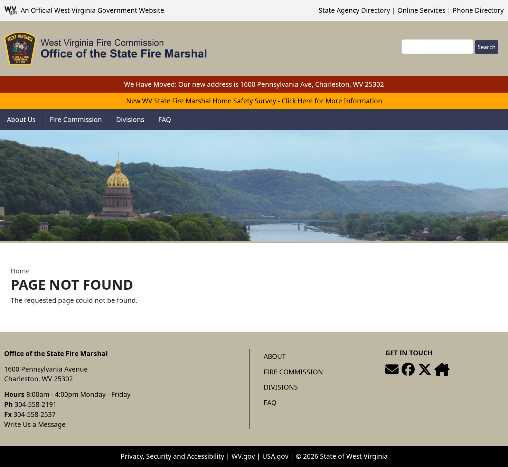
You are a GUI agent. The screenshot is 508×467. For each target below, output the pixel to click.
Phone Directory (478, 10)
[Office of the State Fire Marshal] (105, 48)
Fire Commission (76, 119)
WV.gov (243, 456)
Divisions (130, 119)
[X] (424, 369)
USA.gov (275, 456)
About (275, 356)
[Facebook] (408, 369)
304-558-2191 (36, 404)
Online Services (421, 10)
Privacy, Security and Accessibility (172, 456)
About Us (21, 119)
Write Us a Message (35, 424)
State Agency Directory (354, 10)
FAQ (164, 119)
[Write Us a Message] (391, 369)
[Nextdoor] (441, 369)
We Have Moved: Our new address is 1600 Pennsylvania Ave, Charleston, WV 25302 (254, 84)
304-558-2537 (34, 414)
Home (20, 270)
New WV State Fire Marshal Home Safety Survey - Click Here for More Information (254, 100)
